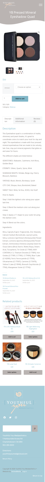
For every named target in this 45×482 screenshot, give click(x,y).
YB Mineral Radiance (9, 278)
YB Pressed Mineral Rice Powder (10, 287)
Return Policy (7, 459)
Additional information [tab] (20, 120)
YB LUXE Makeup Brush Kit (31, 278)
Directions (7, 450)
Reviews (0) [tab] (37, 120)
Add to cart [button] (12, 337)
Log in (24, 471)
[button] (39, 32)
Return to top (37, 476)
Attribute (7, 88)
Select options (33, 337)
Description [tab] (8, 120)
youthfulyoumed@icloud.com (15, 454)
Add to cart (20, 98)
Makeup (13, 107)
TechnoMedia (16, 471)
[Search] (35, 428)
